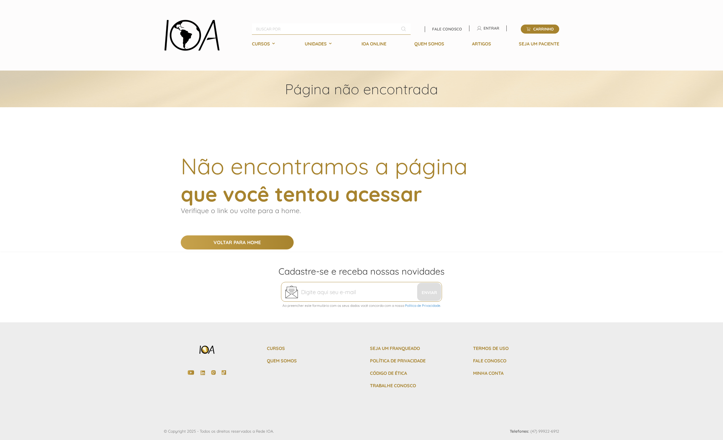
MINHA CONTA (488, 373)
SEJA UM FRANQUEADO (395, 348)
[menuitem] (264, 43)
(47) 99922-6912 (544, 431)
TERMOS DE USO (491, 348)
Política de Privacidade (422, 305)
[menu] (405, 43)
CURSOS (276, 348)
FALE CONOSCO (489, 361)
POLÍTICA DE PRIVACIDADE (398, 361)
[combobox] (331, 29)
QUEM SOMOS (282, 361)
